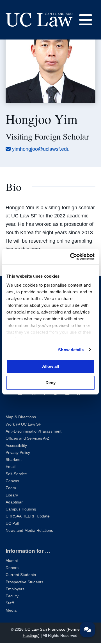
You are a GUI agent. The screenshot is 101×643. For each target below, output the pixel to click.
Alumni (12, 561)
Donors (12, 568)
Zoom (11, 488)
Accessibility (16, 446)
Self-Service (16, 474)
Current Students (21, 575)
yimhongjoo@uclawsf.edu (41, 149)
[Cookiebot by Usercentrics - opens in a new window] (71, 256)
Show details (71, 349)
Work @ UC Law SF (23, 424)
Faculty (12, 596)
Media (11, 610)
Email (10, 467)
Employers (15, 589)
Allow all (50, 366)
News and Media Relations (29, 530)
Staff (10, 603)
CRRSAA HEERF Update (28, 516)
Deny (50, 382)
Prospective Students (24, 582)
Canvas (12, 481)
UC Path (13, 523)
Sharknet (14, 460)
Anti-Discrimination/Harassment (33, 431)
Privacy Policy (18, 453)
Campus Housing (21, 509)
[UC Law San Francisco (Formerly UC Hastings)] (39, 20)
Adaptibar (14, 502)
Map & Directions (21, 417)
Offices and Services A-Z (27, 438)
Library (12, 495)
